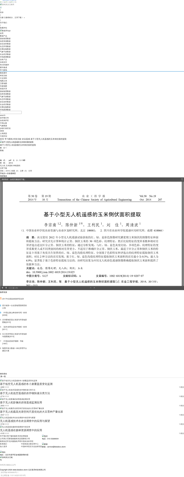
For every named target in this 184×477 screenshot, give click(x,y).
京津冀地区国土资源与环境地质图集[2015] (14, 320)
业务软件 (3, 62)
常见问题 (10, 441)
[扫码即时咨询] (92, 4)
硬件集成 (3, 67)
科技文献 (3, 75)
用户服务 (10, 436)
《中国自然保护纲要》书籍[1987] (12, 342)
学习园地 (3, 70)
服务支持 (17, 436)
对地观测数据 (5, 57)
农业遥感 (26, 138)
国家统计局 (25, 438)
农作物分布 (4, 117)
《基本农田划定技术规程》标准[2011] (14, 327)
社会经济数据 (5, 54)
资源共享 (3, 88)
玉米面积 (9, 165)
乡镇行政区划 (5, 128)
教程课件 (3, 73)
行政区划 (3, 136)
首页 (2, 33)
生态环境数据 (5, 46)
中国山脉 (3, 123)
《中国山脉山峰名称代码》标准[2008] (14, 313)
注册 (2, 17)
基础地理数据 (5, 38)
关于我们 (3, 22)
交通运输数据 (5, 49)
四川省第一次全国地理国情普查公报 (14, 306)
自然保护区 (4, 120)
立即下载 (3, 168)
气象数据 (3, 125)
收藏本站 (3, 27)
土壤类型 (3, 133)
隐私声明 (17, 441)
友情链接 (24, 436)
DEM (2, 131)
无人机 (2, 165)
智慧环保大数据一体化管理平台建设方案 (14, 349)
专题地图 (3, 86)
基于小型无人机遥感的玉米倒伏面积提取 (49, 138)
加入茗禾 (3, 446)
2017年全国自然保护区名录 (13, 298)
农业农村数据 (5, 43)
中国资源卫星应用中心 (30, 443)
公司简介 (3, 438)
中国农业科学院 (27, 441)
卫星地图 (3, 83)
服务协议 (17, 438)
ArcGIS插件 (4, 64)
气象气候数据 (5, 51)
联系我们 (3, 443)
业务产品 (3, 59)
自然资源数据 (5, 41)
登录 (2, 12)
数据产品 (3, 36)
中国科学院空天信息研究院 (31, 446)
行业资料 (3, 78)
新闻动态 (3, 441)
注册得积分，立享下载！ (13, 17)
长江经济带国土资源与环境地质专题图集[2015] (14, 335)
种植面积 (16, 165)
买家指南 (10, 438)
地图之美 (3, 80)
